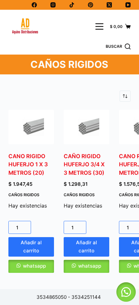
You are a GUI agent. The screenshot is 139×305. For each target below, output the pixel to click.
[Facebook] (34, 4)
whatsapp (34, 266)
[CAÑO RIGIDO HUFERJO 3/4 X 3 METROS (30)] (86, 127)
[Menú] (99, 26)
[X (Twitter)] (109, 4)
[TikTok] (71, 4)
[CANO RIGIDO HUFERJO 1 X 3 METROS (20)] (31, 127)
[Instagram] (53, 4)
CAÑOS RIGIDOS (23, 194)
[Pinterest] (90, 4)
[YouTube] (128, 4)
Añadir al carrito (31, 246)
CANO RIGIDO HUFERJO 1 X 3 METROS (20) (28, 164)
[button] (31, 266)
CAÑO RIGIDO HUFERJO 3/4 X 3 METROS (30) (84, 164)
